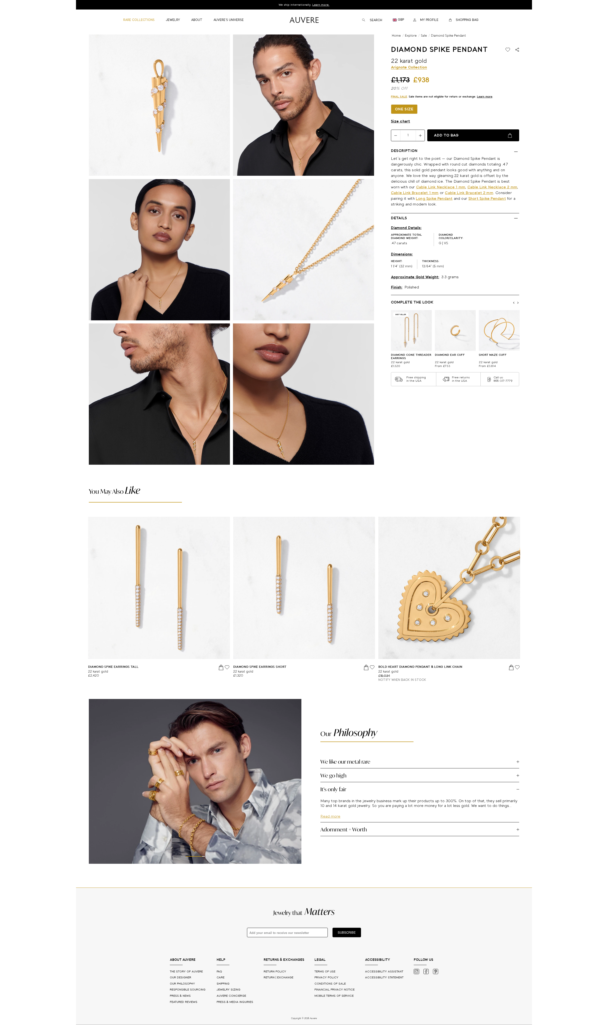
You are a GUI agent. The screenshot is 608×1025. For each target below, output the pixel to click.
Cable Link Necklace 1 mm (441, 187)
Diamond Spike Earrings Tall (113, 667)
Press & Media (235, 1002)
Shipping (223, 983)
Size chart (400, 121)
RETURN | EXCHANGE (278, 977)
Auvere (231, 995)
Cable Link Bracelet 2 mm (469, 193)
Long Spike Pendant (434, 199)
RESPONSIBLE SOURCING (188, 989)
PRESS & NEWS (181, 995)
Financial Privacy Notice (334, 989)
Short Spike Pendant (487, 199)
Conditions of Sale (330, 983)
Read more (330, 830)
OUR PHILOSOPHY (183, 983)
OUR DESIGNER (181, 977)
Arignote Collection (409, 67)
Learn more (484, 96)
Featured (183, 1002)
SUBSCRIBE (347, 932)
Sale (424, 35)
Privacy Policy (326, 977)
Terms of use (324, 971)
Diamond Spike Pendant (448, 35)
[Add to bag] (221, 667)
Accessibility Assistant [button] (384, 971)
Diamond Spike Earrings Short (259, 667)
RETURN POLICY (275, 971)
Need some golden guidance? (304, 4)
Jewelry (228, 989)
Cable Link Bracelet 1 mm (415, 193)
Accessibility (384, 977)
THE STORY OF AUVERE (187, 971)
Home (396, 35)
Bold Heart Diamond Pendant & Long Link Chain (420, 667)
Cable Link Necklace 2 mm (492, 187)
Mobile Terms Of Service (334, 995)
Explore (411, 35)
